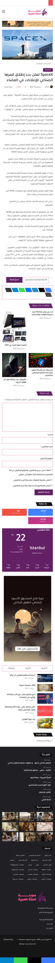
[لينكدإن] (34, 290)
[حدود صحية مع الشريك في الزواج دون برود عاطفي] (45, 816)
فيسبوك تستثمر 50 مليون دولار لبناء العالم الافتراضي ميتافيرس (42, 372)
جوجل (30, 865)
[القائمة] (3, 13)
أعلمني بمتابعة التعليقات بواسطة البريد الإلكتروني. (32, 480)
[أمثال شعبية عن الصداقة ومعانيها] (27, 826)
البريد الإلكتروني (46, 447)
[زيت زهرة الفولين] (45, 723)
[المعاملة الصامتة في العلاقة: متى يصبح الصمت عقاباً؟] (10, 836)
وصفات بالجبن (46, 879)
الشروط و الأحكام (46, 913)
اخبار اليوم (34, 860)
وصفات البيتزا (46, 874)
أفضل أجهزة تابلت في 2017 (15, 345)
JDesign (22, 944)
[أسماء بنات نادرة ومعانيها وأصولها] (45, 826)
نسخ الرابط (14, 280)
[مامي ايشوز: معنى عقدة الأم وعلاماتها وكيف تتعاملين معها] (45, 711)
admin (47, 87)
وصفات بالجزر (32, 879)
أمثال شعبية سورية (27, 685)
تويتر (37, 865)
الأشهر (44, 668)
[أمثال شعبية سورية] (45, 687)
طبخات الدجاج (33, 870)
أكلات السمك (46, 860)
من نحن (50, 924)
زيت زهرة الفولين (28, 719)
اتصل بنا (49, 928)
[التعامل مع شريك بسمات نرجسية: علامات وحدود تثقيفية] (27, 836)
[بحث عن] (51, 13)
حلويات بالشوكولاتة (17, 865)
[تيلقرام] (14, 290)
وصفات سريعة (18, 879)
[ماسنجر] (27, 290)
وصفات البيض (33, 874)
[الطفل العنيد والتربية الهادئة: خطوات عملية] (10, 816)
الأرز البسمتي (22, 860)
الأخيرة (28, 668)
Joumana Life (31, 944)
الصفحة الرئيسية (46, 920)
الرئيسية (47, 64)
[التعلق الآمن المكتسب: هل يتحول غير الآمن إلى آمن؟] (10, 826)
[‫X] (41, 290)
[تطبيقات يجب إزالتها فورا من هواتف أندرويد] (14, 365)
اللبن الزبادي (47, 865)
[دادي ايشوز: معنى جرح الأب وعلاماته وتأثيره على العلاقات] (45, 698)
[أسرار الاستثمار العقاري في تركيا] (45, 678)
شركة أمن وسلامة (44, 741)
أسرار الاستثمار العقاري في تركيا (22, 675)
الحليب (12, 860)
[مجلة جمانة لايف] (37, 12)
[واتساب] (21, 290)
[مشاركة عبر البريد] (8, 290)
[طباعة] (47, 295)
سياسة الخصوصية (45, 908)
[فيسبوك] (47, 290)
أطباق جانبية (20, 855)
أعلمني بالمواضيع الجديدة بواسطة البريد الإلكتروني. (31, 486)
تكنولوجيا (39, 64)
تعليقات (11, 668)
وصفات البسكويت (17, 870)
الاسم (50, 435)
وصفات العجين (18, 874)
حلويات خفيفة (46, 870)
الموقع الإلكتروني (46, 459)
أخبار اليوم (48, 855)
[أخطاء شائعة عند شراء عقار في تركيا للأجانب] (27, 816)
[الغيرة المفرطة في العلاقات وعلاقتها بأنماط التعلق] (45, 836)
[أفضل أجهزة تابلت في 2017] (14, 327)
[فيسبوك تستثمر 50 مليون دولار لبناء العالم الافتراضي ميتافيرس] (41, 360)
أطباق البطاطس (35, 855)
